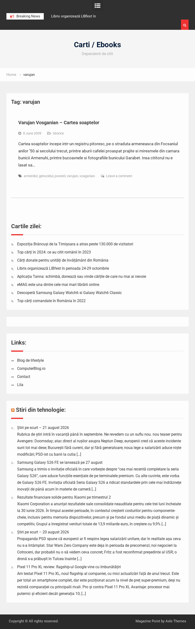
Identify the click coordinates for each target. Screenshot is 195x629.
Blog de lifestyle (30, 360)
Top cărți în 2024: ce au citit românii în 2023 (54, 252)
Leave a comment (119, 176)
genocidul (46, 176)
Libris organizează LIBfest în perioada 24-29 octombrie (63, 268)
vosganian (87, 176)
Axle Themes (176, 621)
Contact (23, 376)
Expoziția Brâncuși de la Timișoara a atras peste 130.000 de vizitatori (75, 244)
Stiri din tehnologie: (41, 410)
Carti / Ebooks (97, 44)
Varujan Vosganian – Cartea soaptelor (58, 122)
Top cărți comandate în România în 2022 (51, 301)
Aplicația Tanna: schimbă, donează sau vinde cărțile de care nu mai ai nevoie (81, 276)
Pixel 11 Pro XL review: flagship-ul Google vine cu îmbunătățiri (69, 567)
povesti (60, 176)
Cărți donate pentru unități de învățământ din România (62, 260)
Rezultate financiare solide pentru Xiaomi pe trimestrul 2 (64, 497)
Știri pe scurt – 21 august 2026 (43, 427)
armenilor (31, 176)
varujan (72, 176)
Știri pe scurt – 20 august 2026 (43, 532)
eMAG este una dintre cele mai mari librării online (58, 284)
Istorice (58, 133)
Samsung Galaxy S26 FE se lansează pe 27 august (59, 462)
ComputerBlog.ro (31, 368)
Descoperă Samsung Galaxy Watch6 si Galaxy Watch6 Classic (69, 292)
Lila (20, 384)
